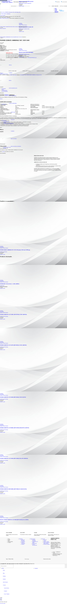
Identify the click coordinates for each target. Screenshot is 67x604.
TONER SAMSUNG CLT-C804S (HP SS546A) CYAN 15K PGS (13, 397)
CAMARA (12, 131)
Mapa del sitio (34, 543)
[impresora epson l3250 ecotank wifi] (27, 22)
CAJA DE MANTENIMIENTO (8, 123)
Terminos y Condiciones (23, 543)
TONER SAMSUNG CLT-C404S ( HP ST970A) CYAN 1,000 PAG (13, 314)
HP (3, 285)
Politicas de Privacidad (23, 540)
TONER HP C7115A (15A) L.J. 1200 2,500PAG (9, 283)
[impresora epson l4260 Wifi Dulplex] (27, 47)
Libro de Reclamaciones (34, 545)
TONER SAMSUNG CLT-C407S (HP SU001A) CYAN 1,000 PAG (13, 345)
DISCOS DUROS (14, 138)
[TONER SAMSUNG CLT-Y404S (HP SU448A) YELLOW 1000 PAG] (10, 453)
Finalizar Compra (46, 541)
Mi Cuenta (43, 538)
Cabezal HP (13, 119)
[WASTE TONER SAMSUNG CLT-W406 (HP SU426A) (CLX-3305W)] (10, 515)
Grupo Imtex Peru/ (26, 563)
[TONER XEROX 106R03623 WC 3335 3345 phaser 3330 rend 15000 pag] (10, 223)
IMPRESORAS (21, 3)
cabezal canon (13, 112)
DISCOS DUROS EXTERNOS (16, 146)
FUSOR (4, 148)
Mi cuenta (45, 539)
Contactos (22, 544)
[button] (21, 31)
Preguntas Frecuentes (34, 540)
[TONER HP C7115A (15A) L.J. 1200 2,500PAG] (10, 279)
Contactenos (23, 541)
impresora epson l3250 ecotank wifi (26, 26)
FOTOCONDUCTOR (7, 147)
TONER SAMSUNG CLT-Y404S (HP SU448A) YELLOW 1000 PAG (14, 458)
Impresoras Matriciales (27, 3)
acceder (3, 151)
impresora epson (26, 28)
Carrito (45, 540)
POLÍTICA (21, 538)
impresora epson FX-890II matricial (26, 1)
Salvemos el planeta (47, 544)
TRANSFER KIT (6, 121)
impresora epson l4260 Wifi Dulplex (26, 52)
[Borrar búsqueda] (64, 566)
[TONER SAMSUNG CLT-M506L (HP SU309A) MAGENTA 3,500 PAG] (10, 423)
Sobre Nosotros (32, 538)
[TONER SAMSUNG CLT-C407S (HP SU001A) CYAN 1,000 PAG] (10, 340)
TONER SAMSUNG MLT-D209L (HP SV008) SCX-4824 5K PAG (13, 489)
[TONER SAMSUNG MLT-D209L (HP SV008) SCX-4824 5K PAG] (10, 484)
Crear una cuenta (2, 603)
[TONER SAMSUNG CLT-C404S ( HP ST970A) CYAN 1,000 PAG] (10, 309)
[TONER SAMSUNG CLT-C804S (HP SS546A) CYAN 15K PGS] (10, 371)
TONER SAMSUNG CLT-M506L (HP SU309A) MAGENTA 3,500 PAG (14, 427)
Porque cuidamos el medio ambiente (47, 543)
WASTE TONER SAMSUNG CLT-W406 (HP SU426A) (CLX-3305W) (14, 519)
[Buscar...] (66, 566)
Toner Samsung (5, 316)
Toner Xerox (5, 251)
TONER (1, 251)
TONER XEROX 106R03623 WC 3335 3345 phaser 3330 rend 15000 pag (15, 249)
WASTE (4, 122)
